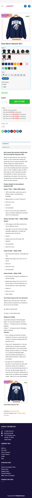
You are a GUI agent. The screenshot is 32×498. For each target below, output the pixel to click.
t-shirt (6, 123)
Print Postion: (5, 82)
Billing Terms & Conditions (8, 475)
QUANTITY (3, 98)
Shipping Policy (5, 471)
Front (5, 84)
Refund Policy (6, 147)
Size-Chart (4, 450)
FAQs (2, 458)
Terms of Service (5, 452)
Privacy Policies (5, 454)
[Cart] (29, 6)
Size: (3, 72)
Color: (4, 61)
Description (6, 143)
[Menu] (2, 6)
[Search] (25, 6)
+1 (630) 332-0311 (9, 431)
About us (3, 448)
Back (5, 87)
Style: (4, 48)
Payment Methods (6, 473)
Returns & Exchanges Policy (8, 467)
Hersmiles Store (15, 411)
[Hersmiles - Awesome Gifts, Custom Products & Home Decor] (13, 6)
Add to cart (19, 102)
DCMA (3, 456)
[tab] (16, 143)
